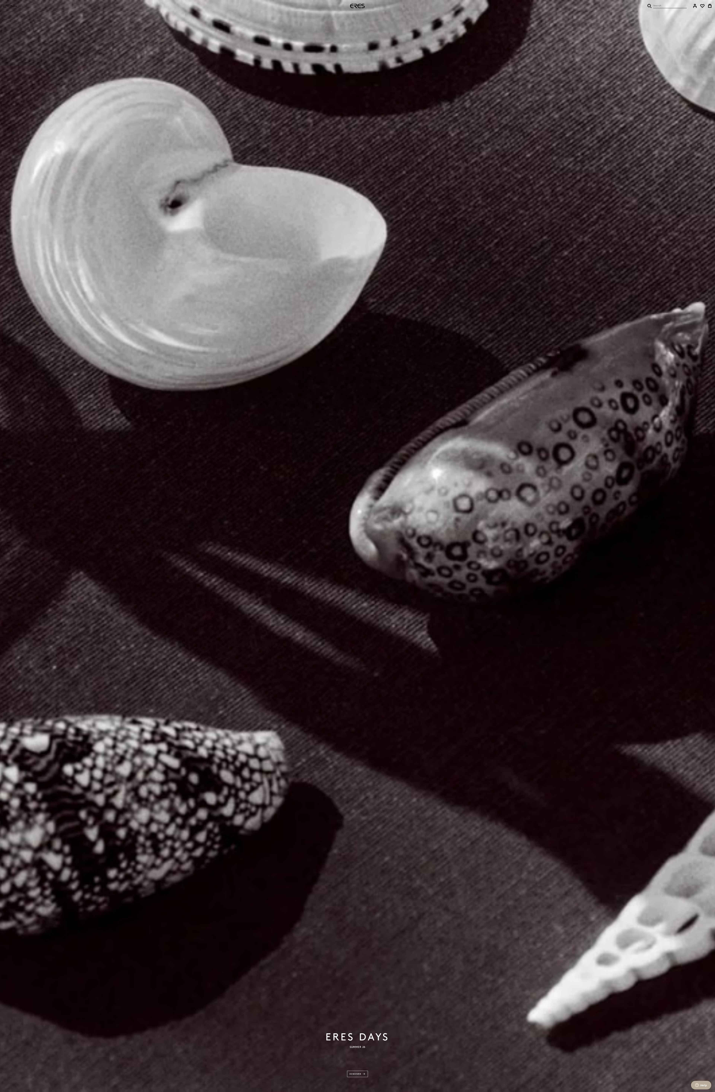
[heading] (357, 6)
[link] (695, 6)
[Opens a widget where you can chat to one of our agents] (701, 1085)
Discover (355, 1073)
